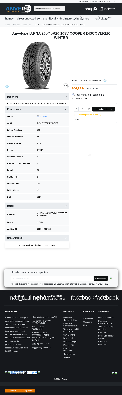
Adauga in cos (104, 109)
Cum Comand (69, 335)
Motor (70, 18)
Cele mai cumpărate (67, 349)
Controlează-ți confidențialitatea (20, 391)
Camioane (57, 18)
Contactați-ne (69, 354)
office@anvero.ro (41, 347)
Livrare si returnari (106, 318)
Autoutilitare (41, 18)
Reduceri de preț (70, 342)
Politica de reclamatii (102, 343)
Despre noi (68, 338)
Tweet (88, 119)
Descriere (12, 96)
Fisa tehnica (14, 109)
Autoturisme (24, 18)
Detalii (10, 206)
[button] (108, 8)
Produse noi (68, 345)
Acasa (9, 18)
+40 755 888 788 (91, 1)
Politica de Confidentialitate (70, 319)
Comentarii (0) (15, 238)
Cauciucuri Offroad (82, 18)
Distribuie (84, 119)
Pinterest (92, 119)
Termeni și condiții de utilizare (71, 330)
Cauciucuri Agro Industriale (103, 18)
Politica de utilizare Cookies (106, 337)
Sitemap (66, 357)
